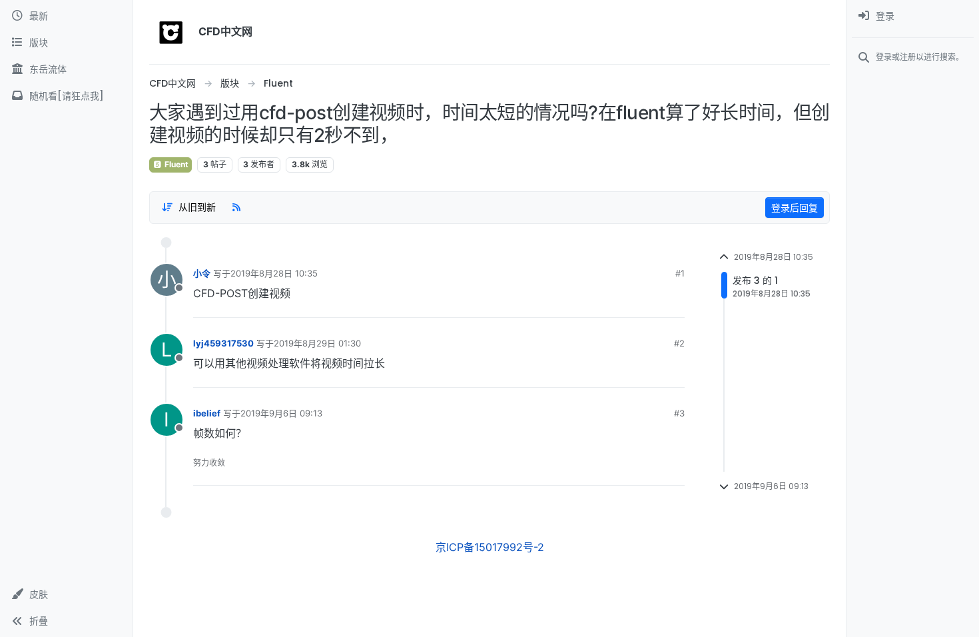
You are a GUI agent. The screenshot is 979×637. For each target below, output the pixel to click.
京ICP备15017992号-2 (490, 547)
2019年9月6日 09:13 (281, 413)
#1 (680, 273)
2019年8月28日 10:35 (274, 273)
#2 (679, 343)
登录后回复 (794, 207)
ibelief (206, 413)
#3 (679, 413)
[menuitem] (913, 16)
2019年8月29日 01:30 (317, 343)
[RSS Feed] (236, 207)
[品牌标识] (171, 32)
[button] (66, 594)
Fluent (175, 164)
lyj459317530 (223, 343)
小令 (201, 273)
